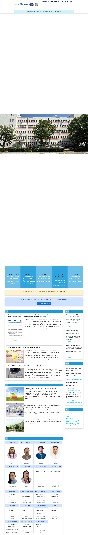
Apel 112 (68, 416)
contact (48, 5)
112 (70, 413)
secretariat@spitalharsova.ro (74, 379)
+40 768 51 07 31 (56, 11)
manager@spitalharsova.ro (74, 390)
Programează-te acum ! (44, 303)
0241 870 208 (70, 388)
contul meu (55, 5)
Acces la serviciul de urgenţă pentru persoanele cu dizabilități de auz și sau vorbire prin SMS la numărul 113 (73, 423)
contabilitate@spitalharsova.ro (75, 402)
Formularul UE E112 (71, 418)
